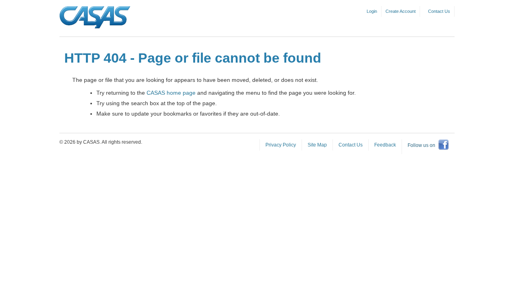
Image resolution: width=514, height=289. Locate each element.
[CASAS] (95, 17)
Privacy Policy (280, 145)
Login (372, 11)
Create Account (401, 11)
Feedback (385, 145)
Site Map (317, 145)
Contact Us (439, 11)
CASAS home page (171, 93)
